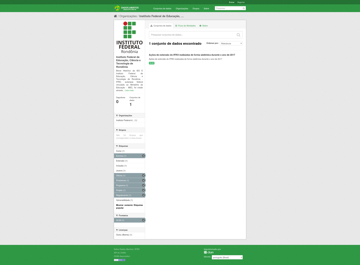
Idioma (207, 256)
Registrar (241, 2)
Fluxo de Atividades (187, 25)
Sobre (206, 8)
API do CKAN (120, 252)
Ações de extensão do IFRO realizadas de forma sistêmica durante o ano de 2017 (192, 54)
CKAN (208, 252)
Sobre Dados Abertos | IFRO (127, 249)
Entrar (231, 2)
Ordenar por (212, 43)
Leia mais (129, 90)
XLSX (151, 63)
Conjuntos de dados (162, 8)
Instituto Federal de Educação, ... (161, 16)
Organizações (182, 8)
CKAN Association (122, 256)
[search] (238, 35)
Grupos (196, 8)
